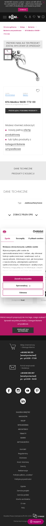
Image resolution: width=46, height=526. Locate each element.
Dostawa (23, 458)
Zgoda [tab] (7, 238)
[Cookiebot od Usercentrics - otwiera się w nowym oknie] (33, 231)
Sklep (23, 421)
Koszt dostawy (23, 462)
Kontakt (23, 449)
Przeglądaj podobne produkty (23, 111)
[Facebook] (9, 393)
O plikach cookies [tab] (35, 238)
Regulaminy (23, 453)
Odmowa (23, 293)
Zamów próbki (23, 495)
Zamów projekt (23, 490)
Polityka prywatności (23, 479)
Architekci (23, 429)
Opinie (23, 486)
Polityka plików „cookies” (23, 475)
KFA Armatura (10, 95)
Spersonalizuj (21, 286)
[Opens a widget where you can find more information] (35, 522)
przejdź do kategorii (23, 330)
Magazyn (23, 416)
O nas (23, 503)
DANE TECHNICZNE (23, 168)
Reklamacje (23, 470)
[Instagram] (18, 393)
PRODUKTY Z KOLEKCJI (23, 173)
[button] (8, 52)
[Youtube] (28, 393)
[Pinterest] (37, 393)
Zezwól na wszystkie (23, 279)
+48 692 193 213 (26, 352)
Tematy (23, 433)
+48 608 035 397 (27, 373)
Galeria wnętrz (23, 412)
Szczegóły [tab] (20, 238)
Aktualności (23, 442)
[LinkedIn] (23, 403)
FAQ (23, 508)
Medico (25, 95)
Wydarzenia (23, 425)
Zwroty (23, 466)
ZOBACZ (23, 10)
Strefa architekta (23, 499)
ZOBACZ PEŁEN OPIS (23, 214)
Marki (23, 438)
